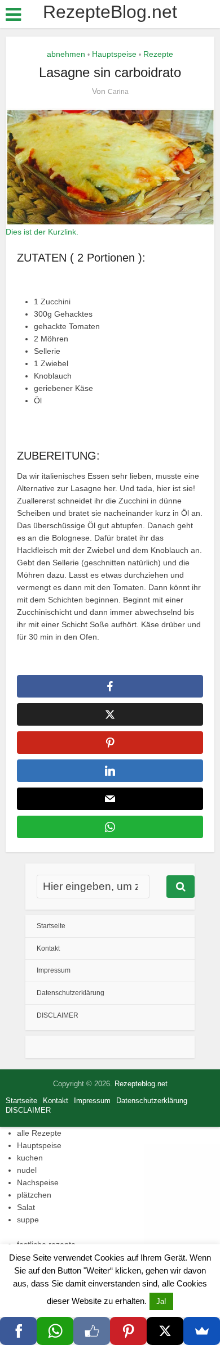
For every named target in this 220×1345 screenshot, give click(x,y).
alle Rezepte (39, 1132)
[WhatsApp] (55, 1331)
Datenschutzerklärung (70, 993)
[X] (165, 1331)
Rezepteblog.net (141, 1083)
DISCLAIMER (57, 1015)
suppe (28, 1219)
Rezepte (158, 54)
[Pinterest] (128, 1331)
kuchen (30, 1157)
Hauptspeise (114, 54)
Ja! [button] (161, 1301)
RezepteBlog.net (110, 12)
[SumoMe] (201, 1331)
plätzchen (34, 1194)
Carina (118, 92)
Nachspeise (38, 1182)
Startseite (51, 926)
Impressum (54, 970)
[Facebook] (18, 1331)
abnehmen (66, 54)
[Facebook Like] (91, 1331)
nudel (27, 1170)
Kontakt (48, 948)
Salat (26, 1207)
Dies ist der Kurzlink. (42, 231)
